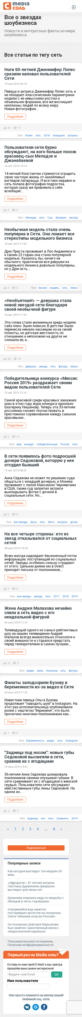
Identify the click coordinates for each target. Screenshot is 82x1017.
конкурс (29, 444)
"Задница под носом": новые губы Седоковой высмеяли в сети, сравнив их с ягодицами (39, 756)
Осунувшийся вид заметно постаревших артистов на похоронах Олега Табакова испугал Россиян (34, 912)
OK (56, 974)
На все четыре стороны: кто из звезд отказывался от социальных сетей (40, 538)
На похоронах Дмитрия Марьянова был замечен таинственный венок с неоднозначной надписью (33, 927)
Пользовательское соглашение (30, 941)
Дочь (33, 522)
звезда (43, 366)
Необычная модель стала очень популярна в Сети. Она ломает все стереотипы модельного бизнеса (39, 233)
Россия (64, 444)
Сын (50, 217)
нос (43, 818)
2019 (75, 596)
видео (30, 670)
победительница (47, 444)
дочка (74, 522)
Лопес (29, 135)
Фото (51, 522)
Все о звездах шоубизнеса (22, 19)
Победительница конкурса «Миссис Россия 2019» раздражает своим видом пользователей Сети (40, 382)
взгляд (73, 217)
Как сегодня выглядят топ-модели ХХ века (35, 873)
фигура (63, 366)
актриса (73, 135)
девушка (30, 366)
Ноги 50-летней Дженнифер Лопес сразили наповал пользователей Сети (39, 73)
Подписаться (36, 848)
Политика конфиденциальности (31, 945)
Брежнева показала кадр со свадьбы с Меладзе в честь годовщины (36, 899)
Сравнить (62, 818)
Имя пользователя (22, 981)
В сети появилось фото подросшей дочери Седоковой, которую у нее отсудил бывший (40, 460)
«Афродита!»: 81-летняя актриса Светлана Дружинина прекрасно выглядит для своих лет (31, 886)
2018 (47, 135)
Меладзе (30, 217)
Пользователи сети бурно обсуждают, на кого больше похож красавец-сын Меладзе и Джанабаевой (40, 153)
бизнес (42, 287)
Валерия (61, 217)
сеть (38, 135)
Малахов (52, 670)
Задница (32, 818)
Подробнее (15, 116)
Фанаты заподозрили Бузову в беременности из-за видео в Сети (39, 684)
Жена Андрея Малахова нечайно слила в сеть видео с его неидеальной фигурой (38, 612)
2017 (57, 596)
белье (74, 287)
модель (54, 287)
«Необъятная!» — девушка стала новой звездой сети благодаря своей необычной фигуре (38, 304)
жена (40, 670)
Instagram (59, 135)
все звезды (21, 522)
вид (19, 444)
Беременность (35, 740)
